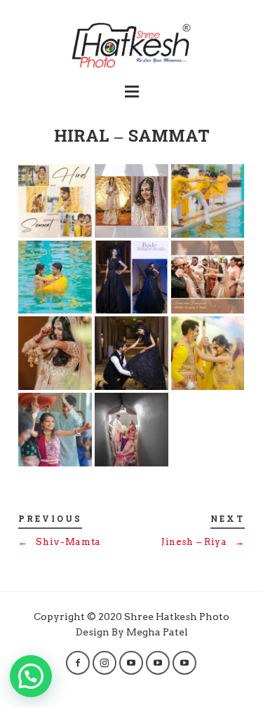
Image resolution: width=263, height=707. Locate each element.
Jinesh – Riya (203, 542)
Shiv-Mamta (59, 542)
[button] (31, 676)
